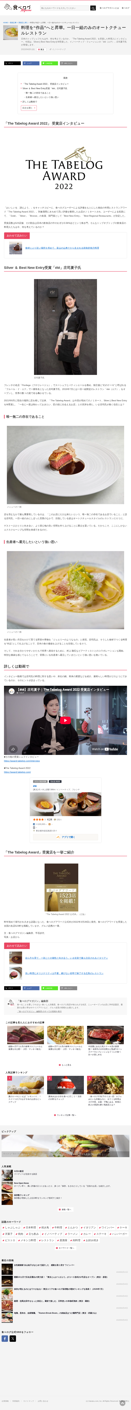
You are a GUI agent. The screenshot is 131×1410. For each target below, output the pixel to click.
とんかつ (73, 1227)
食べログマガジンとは (109, 8)
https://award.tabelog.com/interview (22, 761)
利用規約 (15, 1401)
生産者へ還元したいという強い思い (42, 97)
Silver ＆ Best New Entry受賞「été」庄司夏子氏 (45, 88)
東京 (42, 49)
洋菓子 (9, 1234)
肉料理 (76, 1240)
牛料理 (58, 1227)
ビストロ (10, 1240)
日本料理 (31, 1227)
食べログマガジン (18, 8)
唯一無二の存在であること (38, 93)
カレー (87, 1234)
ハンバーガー (119, 1234)
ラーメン (73, 1234)
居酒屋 (63, 1240)
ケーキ (123, 1227)
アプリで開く (54, 837)
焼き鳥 (45, 1227)
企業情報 (5, 1401)
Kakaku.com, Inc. (95, 1401)
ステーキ (101, 1234)
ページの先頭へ (122, 1403)
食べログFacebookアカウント (5, 1338)
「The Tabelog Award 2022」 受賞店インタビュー (46, 84)
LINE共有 (48, 63)
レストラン (47, 1240)
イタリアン (89, 1227)
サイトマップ (28, 1401)
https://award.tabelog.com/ (17, 772)
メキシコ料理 (28, 1240)
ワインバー (107, 1227)
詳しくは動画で (30, 101)
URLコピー (68, 63)
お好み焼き (92, 1240)
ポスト (10, 63)
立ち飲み (34, 1234)
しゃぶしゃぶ (12, 1227)
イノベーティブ (59, 49)
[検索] (93, 8)
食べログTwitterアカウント (13, 1338)
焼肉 (20, 1234)
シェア (29, 63)
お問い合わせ (43, 1401)
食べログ (125, 8)
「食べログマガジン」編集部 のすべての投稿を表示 (39, 1011)
